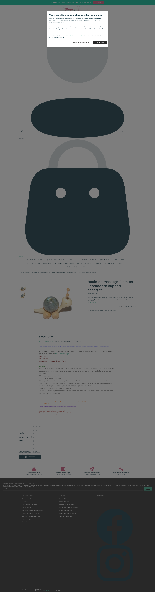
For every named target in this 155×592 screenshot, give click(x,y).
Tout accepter (99, 42)
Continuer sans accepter (81, 42)
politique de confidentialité (74, 35)
